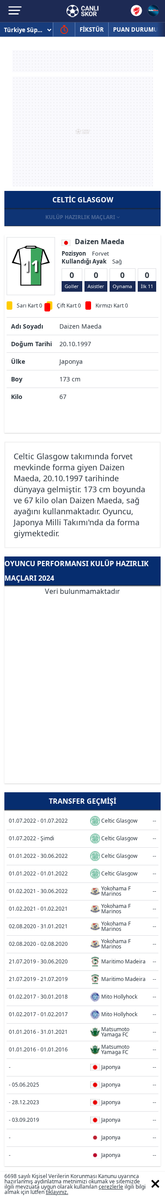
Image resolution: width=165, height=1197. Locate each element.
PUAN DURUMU (135, 29)
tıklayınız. (57, 1192)
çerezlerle (111, 1186)
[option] (31, 265)
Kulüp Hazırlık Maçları (81, 217)
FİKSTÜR (92, 29)
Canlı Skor (82, 11)
